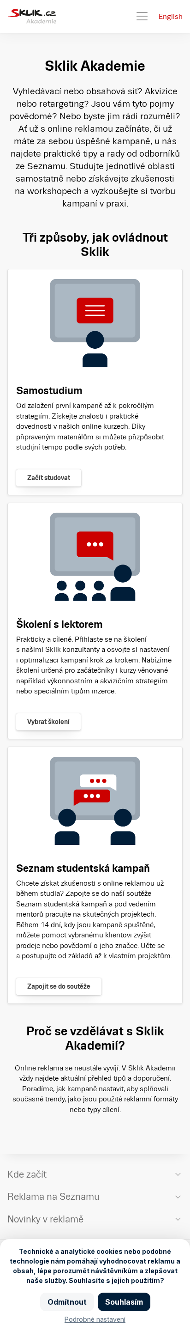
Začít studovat (48, 477)
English (171, 16)
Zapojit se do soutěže (58, 986)
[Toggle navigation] (142, 16)
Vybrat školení (48, 721)
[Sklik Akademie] (32, 16)
